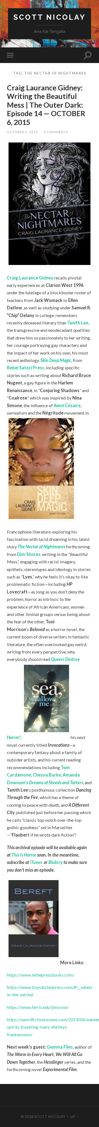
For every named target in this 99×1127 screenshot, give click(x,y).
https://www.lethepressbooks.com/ (40, 974)
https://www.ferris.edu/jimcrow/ (38, 1007)
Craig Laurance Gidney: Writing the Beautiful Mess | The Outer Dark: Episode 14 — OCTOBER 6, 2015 (46, 105)
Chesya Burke (47, 774)
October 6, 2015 (22, 132)
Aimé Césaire (67, 405)
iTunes (36, 862)
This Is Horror (24, 854)
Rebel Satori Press (25, 367)
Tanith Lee (77, 322)
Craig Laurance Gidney (30, 277)
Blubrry (55, 862)
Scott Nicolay (49, 17)
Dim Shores (28, 554)
